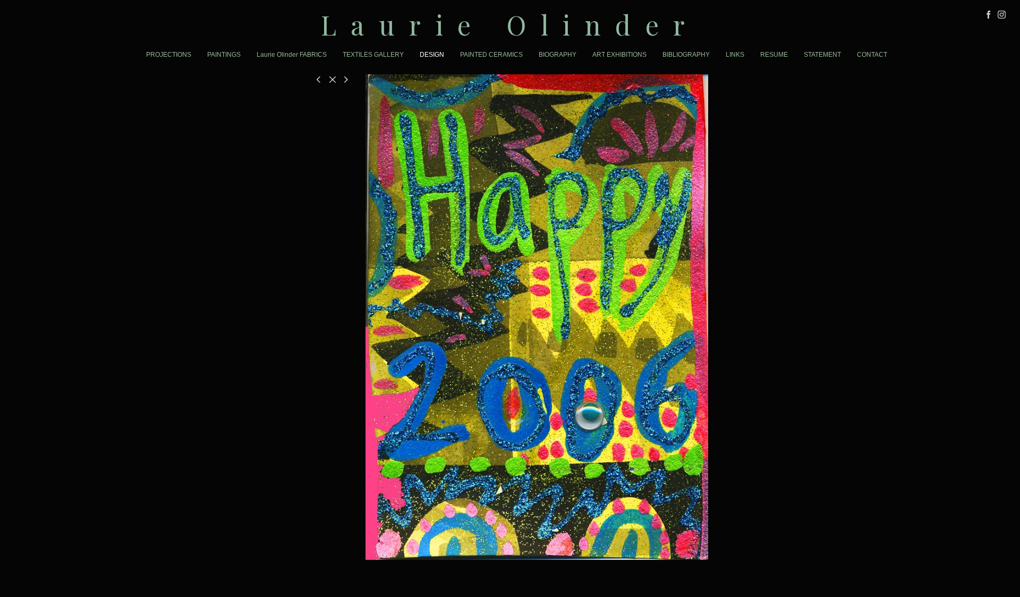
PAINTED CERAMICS (491, 54)
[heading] (510, 24)
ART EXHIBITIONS (619, 54)
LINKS (735, 54)
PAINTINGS (224, 54)
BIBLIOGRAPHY (686, 54)
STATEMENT (822, 54)
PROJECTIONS (168, 54)
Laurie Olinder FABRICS (292, 54)
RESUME (774, 54)
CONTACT (872, 54)
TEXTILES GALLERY (373, 54)
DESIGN (432, 54)
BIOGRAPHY (557, 54)
